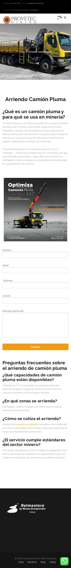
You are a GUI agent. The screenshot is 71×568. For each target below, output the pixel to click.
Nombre (7, 250)
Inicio (21, 562)
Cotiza (52, 562)
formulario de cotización (27, 424)
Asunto (6, 295)
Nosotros (32, 562)
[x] (59, 17)
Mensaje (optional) (12, 311)
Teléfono (7, 280)
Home (22, 52)
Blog (43, 562)
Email (5, 265)
